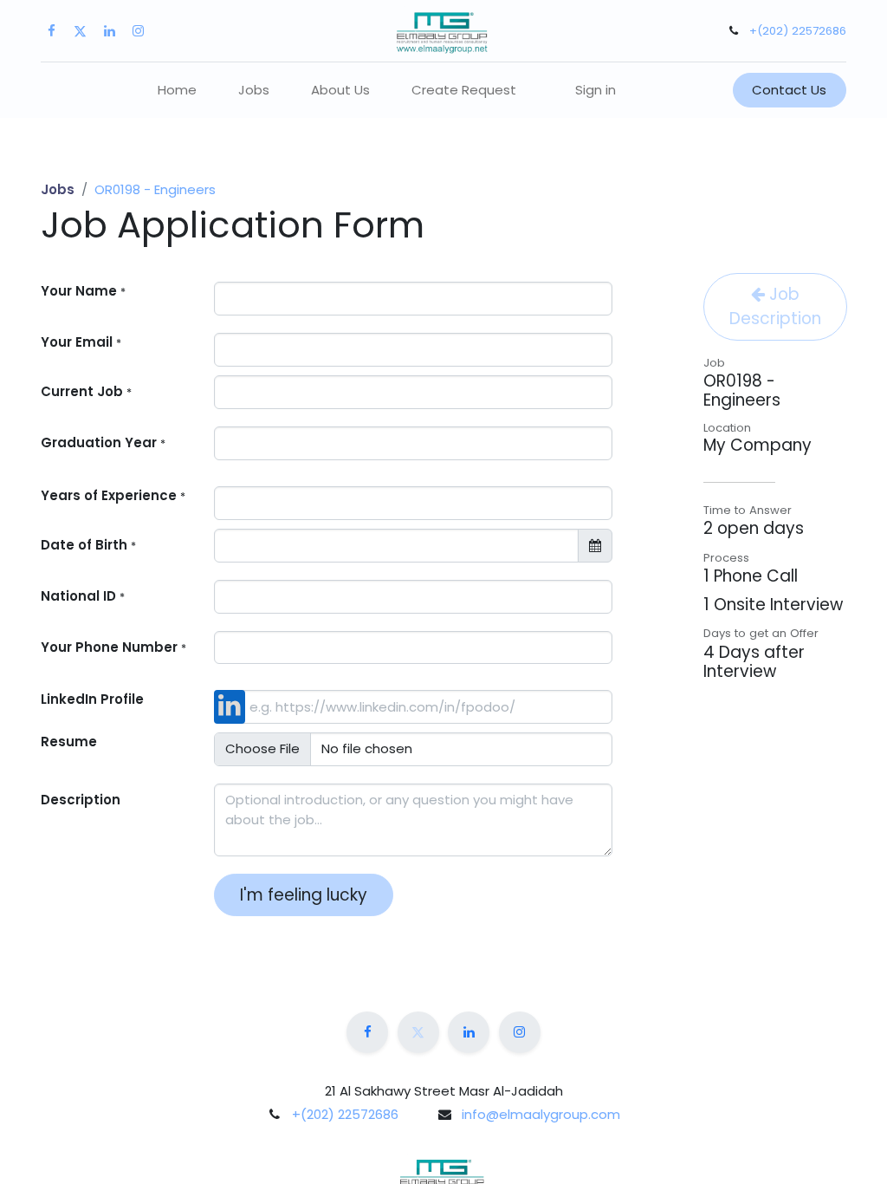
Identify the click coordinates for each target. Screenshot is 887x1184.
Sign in (595, 90)
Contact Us (789, 90)
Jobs (57, 189)
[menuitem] (177, 90)
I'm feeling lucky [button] (303, 895)
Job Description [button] (775, 306)
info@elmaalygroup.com (541, 1114)
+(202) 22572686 (797, 31)
